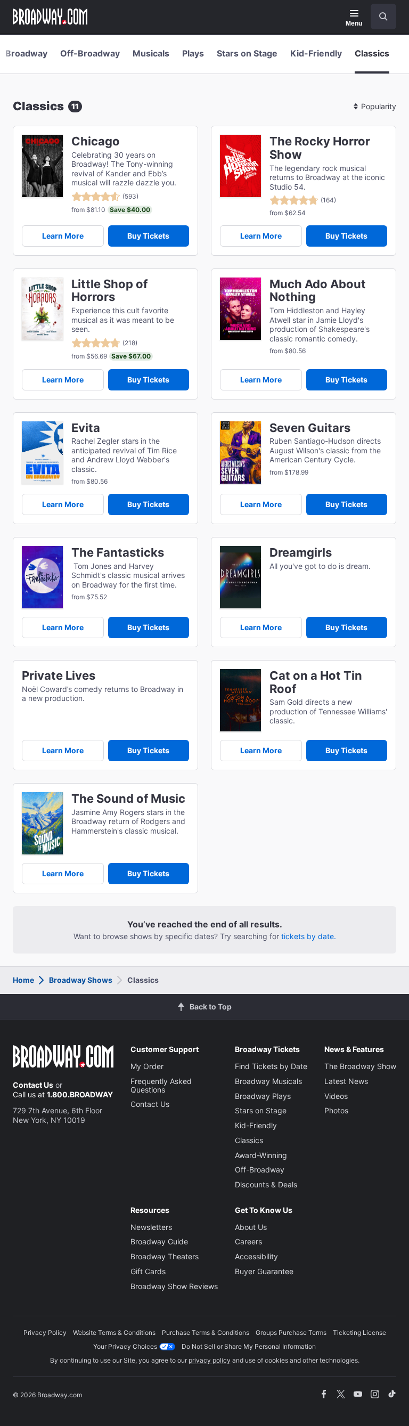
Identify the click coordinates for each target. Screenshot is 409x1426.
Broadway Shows (80, 979)
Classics (372, 53)
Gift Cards (148, 1271)
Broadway (26, 53)
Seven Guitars (309, 428)
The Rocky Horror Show (319, 148)
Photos (336, 1110)
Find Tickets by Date (271, 1066)
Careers (248, 1241)
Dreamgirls (300, 552)
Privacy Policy (45, 1333)
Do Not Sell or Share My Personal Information (249, 1346)
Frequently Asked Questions (161, 1085)
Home (23, 979)
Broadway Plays (263, 1096)
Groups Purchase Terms (291, 1333)
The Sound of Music (128, 798)
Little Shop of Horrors (109, 291)
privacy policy (210, 1360)
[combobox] (379, 16)
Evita (85, 428)
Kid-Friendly (316, 53)
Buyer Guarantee (264, 1271)
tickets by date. (308, 936)
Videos (336, 1096)
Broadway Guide (159, 1241)
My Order (146, 1066)
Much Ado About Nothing (317, 291)
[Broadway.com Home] (50, 17)
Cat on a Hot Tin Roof (315, 682)
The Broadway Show (360, 1066)
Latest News (346, 1081)
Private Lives (58, 675)
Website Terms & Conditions (114, 1333)
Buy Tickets (148, 235)
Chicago (95, 141)
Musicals (151, 53)
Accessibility (256, 1256)
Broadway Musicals (268, 1081)
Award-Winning (261, 1155)
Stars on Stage (247, 53)
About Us (251, 1227)
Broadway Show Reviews (174, 1286)
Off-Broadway (90, 53)
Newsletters (151, 1227)
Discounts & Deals (266, 1184)
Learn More (63, 235)
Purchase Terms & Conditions (205, 1333)
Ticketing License (359, 1333)
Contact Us (33, 1084)
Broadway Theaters (164, 1256)
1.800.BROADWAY (80, 1094)
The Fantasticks (117, 552)
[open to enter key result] (383, 16)
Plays (193, 53)
